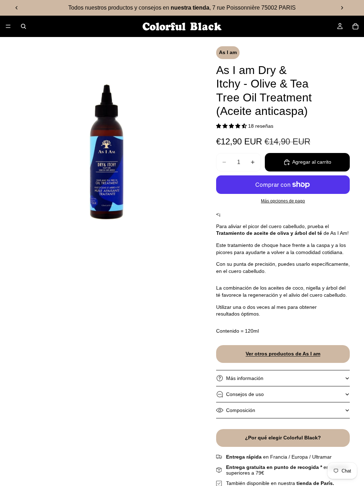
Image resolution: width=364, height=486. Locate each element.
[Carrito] (355, 26)
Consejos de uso (245, 394)
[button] (232, 126)
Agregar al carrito (311, 162)
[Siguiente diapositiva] (342, 8)
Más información (244, 378)
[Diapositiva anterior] (17, 8)
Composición (240, 410)
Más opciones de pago (283, 201)
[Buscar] (23, 26)
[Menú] (8, 26)
